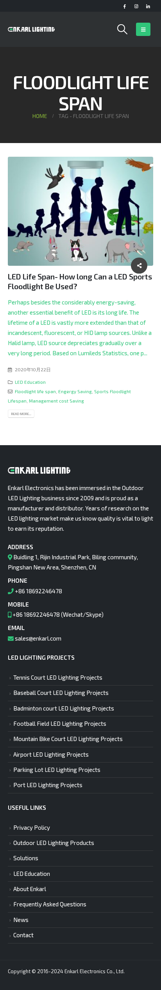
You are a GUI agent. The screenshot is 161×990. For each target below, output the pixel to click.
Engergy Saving (75, 391)
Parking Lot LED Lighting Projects (56, 769)
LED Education (30, 382)
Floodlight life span (35, 391)
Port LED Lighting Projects (47, 784)
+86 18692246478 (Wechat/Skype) (58, 614)
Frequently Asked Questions (49, 904)
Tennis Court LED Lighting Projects (57, 677)
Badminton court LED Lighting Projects (63, 708)
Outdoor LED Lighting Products (53, 842)
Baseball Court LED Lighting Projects (61, 692)
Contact (23, 934)
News (21, 919)
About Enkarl (29, 888)
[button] (122, 29)
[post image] (80, 211)
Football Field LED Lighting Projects (59, 723)
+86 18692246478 (38, 590)
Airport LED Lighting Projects (51, 754)
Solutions (25, 857)
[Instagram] (136, 6)
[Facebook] (124, 6)
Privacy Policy (31, 827)
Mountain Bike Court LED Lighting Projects (68, 738)
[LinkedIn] (148, 6)
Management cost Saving (56, 400)
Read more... (21, 414)
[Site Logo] (31, 29)
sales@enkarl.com (38, 638)
